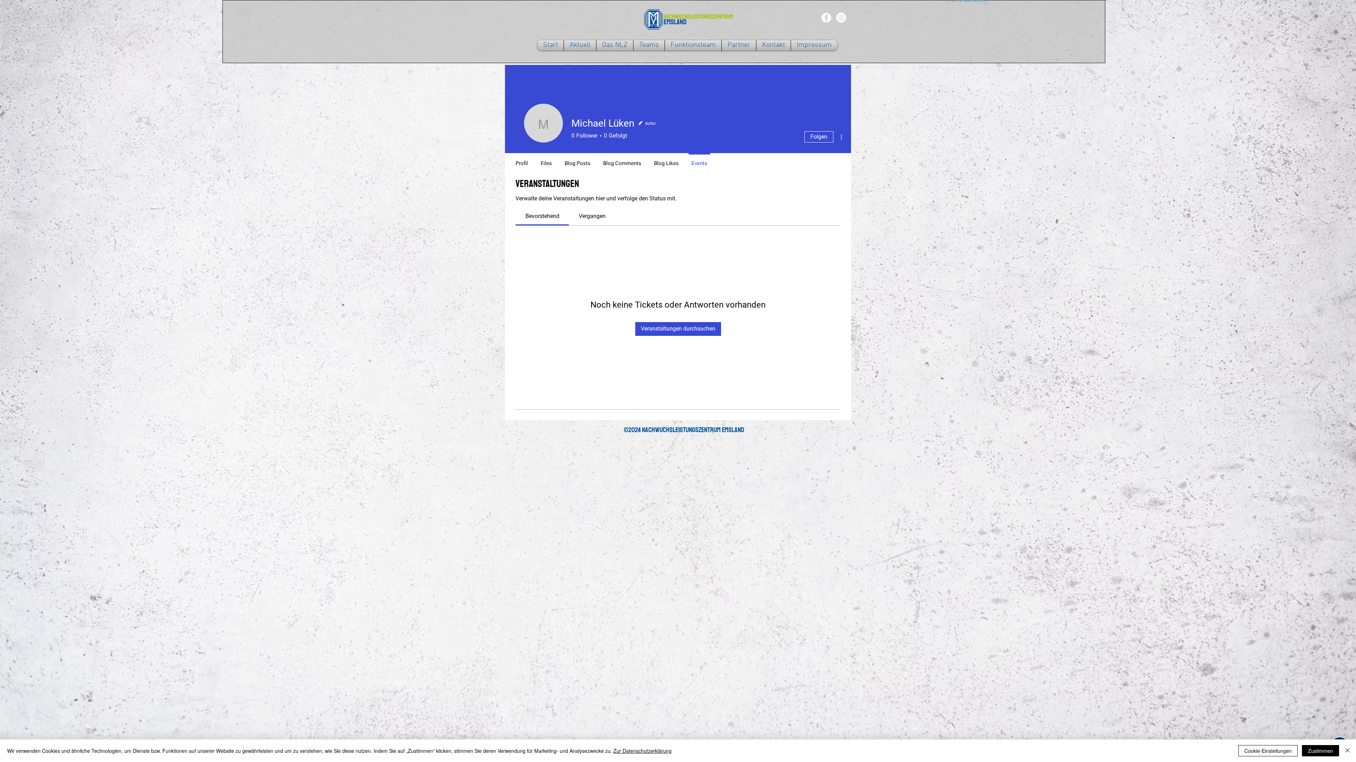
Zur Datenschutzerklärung (642, 750)
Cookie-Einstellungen (1268, 750)
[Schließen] (1347, 750)
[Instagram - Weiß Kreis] (841, 18)
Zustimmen (1320, 750)
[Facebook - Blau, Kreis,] (826, 18)
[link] (542, 216)
